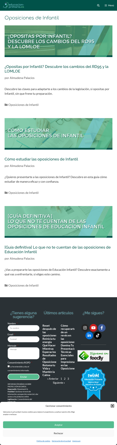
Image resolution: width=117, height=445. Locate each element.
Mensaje (12, 345)
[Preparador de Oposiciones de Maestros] (14, 5)
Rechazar (58, 433)
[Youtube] (93, 328)
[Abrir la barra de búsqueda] (98, 5)
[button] (112, 405)
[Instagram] (85, 328)
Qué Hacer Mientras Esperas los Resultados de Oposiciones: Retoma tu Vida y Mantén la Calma (50, 360)
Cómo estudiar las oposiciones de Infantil (41, 159)
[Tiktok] (97, 335)
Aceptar (59, 424)
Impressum (76, 441)
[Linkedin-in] (89, 335)
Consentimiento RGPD (19, 362)
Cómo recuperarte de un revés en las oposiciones (68, 334)
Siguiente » (59, 382)
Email (11, 334)
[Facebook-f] (102, 328)
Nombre (12, 323)
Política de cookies (43, 441)
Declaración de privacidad (61, 441)
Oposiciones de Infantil (23, 104)
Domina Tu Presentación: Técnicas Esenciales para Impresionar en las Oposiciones (69, 357)
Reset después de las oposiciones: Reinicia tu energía (50, 334)
